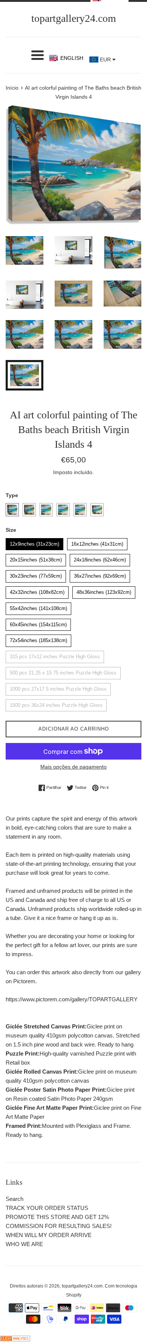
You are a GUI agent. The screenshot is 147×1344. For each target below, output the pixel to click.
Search (14, 1199)
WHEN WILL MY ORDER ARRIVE (49, 1235)
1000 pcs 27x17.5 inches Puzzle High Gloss (58, 687)
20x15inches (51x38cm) (35, 558)
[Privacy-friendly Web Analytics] (15, 1339)
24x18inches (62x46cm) (100, 558)
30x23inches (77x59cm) (35, 574)
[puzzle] (29, 509)
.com (73, 18)
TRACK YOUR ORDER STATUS (47, 1208)
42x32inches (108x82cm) (37, 590)
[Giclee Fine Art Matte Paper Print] (80, 509)
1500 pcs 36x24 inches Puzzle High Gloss (56, 703)
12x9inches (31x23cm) (35, 542)
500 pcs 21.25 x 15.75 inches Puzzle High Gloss (63, 671)
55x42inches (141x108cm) (38, 607)
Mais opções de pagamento (73, 767)
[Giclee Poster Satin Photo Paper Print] (63, 509)
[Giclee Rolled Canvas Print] (46, 509)
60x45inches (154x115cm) (38, 623)
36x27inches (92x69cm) (100, 574)
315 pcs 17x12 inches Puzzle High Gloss (55, 655)
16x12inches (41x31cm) (97, 542)
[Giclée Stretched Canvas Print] (12, 509)
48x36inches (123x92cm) (104, 590)
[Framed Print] (97, 509)
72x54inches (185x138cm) (38, 639)
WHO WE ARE (24, 1244)
